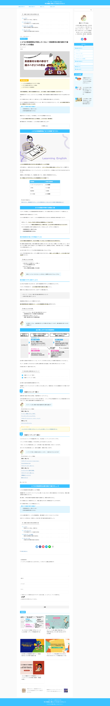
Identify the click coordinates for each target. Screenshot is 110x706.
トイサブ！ (78, 50)
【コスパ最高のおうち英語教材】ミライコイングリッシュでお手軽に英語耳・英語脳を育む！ (31, 677)
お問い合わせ (52, 6)
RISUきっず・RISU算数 (28, 26)
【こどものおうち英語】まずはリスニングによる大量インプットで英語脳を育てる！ (39, 429)
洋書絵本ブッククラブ (26, 475)
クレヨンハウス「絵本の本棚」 (28, 470)
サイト (22, 589)
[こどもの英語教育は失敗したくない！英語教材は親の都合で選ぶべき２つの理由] (46, 546)
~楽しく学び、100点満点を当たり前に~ (55, 700)
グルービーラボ (26, 30)
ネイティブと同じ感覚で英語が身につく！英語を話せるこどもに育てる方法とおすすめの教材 (56, 631)
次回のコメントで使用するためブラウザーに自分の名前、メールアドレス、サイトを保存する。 (41, 594)
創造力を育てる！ (22, 6)
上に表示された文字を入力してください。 (29, 599)
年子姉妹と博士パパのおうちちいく (55, 3)
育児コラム (42, 6)
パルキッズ (31, 418)
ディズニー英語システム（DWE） (28, 413)
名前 (22, 578)
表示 (47, 126)
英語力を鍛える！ (32, 6)
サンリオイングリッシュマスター (28, 416)
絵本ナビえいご (24, 477)
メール (22, 583)
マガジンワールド (27, 465)
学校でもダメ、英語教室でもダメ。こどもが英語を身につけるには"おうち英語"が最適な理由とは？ (42, 202)
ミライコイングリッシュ (26, 423)
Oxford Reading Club (25, 463)
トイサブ (25, 18)
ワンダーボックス (27, 22)
